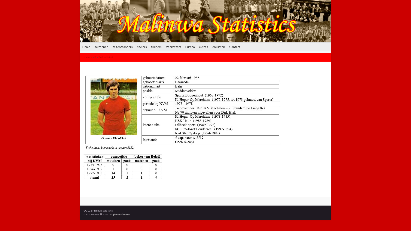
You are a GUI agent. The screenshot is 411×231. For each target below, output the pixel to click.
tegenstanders (123, 47)
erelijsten (218, 47)
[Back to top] (401, 221)
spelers (142, 47)
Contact (234, 47)
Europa (190, 47)
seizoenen (101, 47)
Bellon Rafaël (105, 57)
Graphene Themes (120, 214)
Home (86, 47)
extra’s (203, 47)
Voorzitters (173, 47)
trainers (156, 47)
